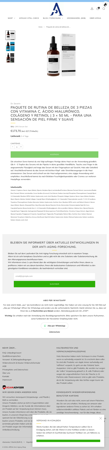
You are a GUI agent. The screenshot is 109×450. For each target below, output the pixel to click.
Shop (10, 18)
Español (29, 442)
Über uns (6, 373)
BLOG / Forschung (52, 18)
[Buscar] (103, 8)
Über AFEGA (95, 18)
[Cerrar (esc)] (100, 418)
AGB (4, 366)
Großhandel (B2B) (76, 18)
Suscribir (54, 284)
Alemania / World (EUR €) (12, 442)
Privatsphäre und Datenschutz (15, 369)
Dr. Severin (15, 103)
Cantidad (15, 143)
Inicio (40, 27)
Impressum (7, 380)
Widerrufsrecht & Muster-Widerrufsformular (21, 363)
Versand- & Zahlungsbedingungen (16, 359)
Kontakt (5, 376)
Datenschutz (54, 332)
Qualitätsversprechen (11, 356)
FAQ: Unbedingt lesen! (11, 353)
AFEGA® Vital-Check (29, 18)
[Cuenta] (92, 8)
